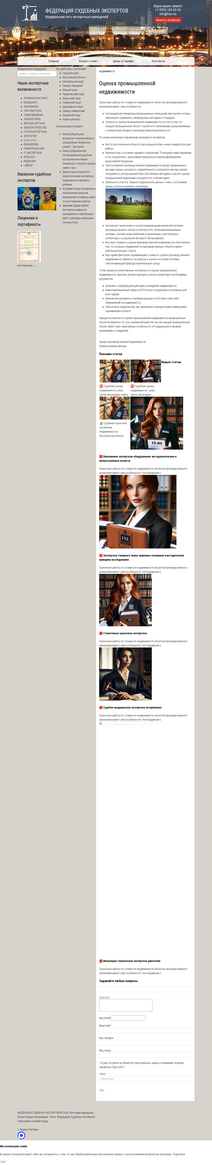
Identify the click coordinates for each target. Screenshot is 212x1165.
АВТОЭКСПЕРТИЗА (34, 123)
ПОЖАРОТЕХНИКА (34, 148)
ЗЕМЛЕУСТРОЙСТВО (35, 127)
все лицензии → (27, 265)
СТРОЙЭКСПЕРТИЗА (35, 131)
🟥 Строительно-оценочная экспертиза (123, 633)
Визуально (102, 997)
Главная (53, 61)
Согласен (3, 1162)
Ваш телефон (106, 1038)
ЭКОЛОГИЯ (30, 136)
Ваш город (105, 1050)
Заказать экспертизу (168, 20)
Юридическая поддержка (32, 68)
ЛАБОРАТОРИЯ (32, 119)
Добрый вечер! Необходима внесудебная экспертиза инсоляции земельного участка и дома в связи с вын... (79, 159)
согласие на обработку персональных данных (134, 1062)
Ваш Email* (105, 1018)
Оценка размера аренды (113, 346)
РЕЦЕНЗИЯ (30, 161)
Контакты (158, 61)
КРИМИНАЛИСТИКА (35, 98)
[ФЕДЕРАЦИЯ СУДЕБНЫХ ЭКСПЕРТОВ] (28, 22)
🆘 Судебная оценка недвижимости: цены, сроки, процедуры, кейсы (113, 390)
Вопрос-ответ (88, 61)
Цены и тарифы (123, 61)
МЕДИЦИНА (31, 102)
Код (108, 997)
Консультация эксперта (69, 126)
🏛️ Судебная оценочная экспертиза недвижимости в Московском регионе (113, 429)
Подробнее (178, 1154)
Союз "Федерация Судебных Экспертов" (72, 1116)
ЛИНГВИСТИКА (33, 110)
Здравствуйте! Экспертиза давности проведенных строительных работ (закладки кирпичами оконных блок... (78, 214)
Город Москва (70, 73)
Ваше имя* (105, 1025)
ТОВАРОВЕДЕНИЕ (33, 115)
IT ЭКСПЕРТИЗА (33, 152)
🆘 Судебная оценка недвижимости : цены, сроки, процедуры (143, 390)
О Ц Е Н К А (30, 140)
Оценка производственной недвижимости (122, 341)
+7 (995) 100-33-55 (168, 10)
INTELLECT (30, 157)
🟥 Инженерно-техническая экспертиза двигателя (129, 961)
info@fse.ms (168, 14)
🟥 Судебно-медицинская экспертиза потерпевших (130, 707)
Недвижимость (107, 71)
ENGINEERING (31, 144)
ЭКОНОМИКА (31, 106)
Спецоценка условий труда (33, 1121)
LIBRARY (28, 165)
